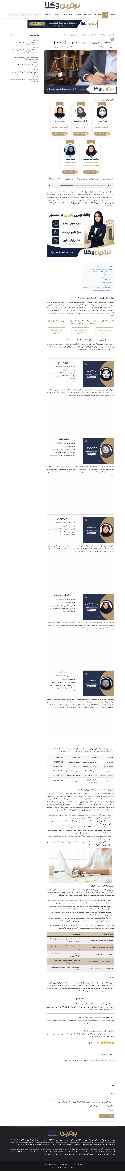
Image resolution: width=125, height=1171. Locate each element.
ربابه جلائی (70, 159)
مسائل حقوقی (48, 15)
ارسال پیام (65, 370)
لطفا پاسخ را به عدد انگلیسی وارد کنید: (101, 1106)
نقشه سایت (71, 1167)
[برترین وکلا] (62, 6)
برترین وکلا (113, 15)
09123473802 (100, 134)
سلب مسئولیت (61, 1167)
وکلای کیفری (87, 15)
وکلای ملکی (78, 15)
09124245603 (79, 134)
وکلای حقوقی (97, 15)
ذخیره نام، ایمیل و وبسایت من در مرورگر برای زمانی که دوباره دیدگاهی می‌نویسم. (86, 1102)
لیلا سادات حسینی (91, 159)
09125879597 (90, 172)
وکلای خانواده (68, 15)
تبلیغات (37, 15)
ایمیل (111, 1094)
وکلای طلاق (58, 15)
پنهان (99, 266)
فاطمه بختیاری (80, 121)
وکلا (106, 15)
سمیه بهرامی (59, 121)
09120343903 (58, 134)
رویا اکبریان (102, 121)
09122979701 (68, 172)
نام (112, 1085)
